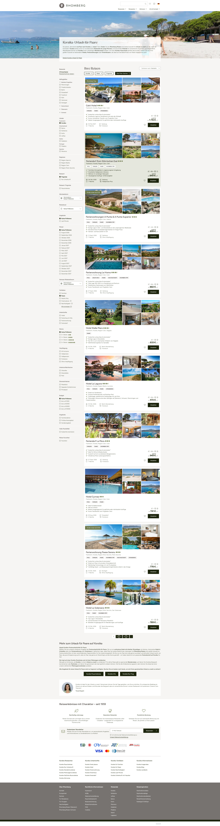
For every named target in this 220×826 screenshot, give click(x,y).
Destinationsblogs (142, 793)
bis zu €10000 (65, 409)
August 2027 (65, 263)
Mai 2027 (64, 256)
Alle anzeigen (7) (66, 306)
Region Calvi (65, 165)
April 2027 (64, 253)
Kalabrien (64, 141)
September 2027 (66, 266)
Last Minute (65, 221)
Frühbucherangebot (67, 420)
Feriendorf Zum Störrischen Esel (101, 161)
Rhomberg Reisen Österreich (68, 807)
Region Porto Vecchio (68, 168)
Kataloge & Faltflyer (143, 801)
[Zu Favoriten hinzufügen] (145, 125)
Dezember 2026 (66, 243)
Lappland (113, 815)
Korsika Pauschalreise (65, 764)
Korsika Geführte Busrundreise (68, 775)
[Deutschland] (158, 4)
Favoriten (64, 441)
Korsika (63, 123)
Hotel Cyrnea (92, 496)
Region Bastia (65, 163)
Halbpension (65, 356)
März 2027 (64, 250)
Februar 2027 (65, 248)
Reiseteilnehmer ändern (66, 74)
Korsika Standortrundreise (67, 770)
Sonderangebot (66, 423)
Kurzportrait (63, 793)
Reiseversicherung (90, 801)
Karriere (61, 796)
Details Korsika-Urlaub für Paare (72, 58)
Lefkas (63, 136)
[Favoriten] (150, 4)
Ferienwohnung (66, 320)
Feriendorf (64, 323)
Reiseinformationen (91, 804)
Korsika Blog (140, 767)
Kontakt (61, 790)
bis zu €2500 (65, 404)
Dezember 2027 (66, 274)
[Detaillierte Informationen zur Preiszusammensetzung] (157, 115)
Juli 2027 (64, 261)
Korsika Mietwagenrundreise (68, 772)
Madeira (63, 146)
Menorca (64, 151)
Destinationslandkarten (144, 796)
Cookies (87, 810)
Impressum (88, 790)
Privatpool (64, 390)
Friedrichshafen (66, 87)
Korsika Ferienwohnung (92, 770)
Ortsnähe (64, 370)
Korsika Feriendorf (90, 775)
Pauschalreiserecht (91, 799)
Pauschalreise (65, 188)
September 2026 (66, 235)
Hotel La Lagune (94, 383)
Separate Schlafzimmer (68, 387)
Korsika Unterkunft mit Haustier (120, 775)
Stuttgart (64, 103)
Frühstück (64, 359)
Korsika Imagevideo (142, 764)
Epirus (63, 128)
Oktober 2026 (65, 238)
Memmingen (65, 85)
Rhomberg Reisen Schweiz (67, 810)
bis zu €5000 (65, 406)
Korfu (63, 133)
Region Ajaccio (66, 160)
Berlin (63, 90)
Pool (62, 375)
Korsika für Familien (117, 764)
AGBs (87, 793)
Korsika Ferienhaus (91, 772)
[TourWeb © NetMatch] (158, 823)
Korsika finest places (91, 764)
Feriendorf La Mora (95, 441)
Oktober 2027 (65, 268)
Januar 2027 (65, 245)
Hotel (63, 315)
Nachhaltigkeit (112, 277)
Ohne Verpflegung (67, 361)
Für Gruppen (63, 801)
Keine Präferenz (66, 218)
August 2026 (65, 232)
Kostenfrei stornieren (67, 432)
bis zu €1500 (65, 401)
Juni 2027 (64, 258)
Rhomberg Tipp (110, 166)
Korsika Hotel (89, 767)
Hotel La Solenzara (95, 607)
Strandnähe (64, 373)
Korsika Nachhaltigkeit (118, 770)
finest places (65, 301)
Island (112, 812)
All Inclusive (65, 351)
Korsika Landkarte (142, 770)
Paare (63, 296)
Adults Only (64, 298)
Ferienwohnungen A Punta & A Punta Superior (108, 216)
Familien (64, 293)
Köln (62, 97)
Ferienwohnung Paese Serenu (100, 552)
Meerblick (64, 384)
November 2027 (66, 271)
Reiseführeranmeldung (144, 799)
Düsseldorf (64, 92)
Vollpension (64, 354)
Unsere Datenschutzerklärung (119, 737)
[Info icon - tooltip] (70, 300)
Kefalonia (64, 131)
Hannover (64, 100)
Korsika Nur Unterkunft (66, 767)
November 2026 (66, 240)
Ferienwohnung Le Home (98, 272)
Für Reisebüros (63, 799)
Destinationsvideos (142, 790)
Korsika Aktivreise (64, 778)
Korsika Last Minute (117, 772)
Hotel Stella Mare (94, 328)
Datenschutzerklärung (92, 796)
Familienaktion (65, 418)
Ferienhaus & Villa (66, 318)
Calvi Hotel (91, 105)
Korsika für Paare (116, 767)
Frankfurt (64, 95)
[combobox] (134, 4)
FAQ (86, 807)
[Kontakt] (154, 4)
